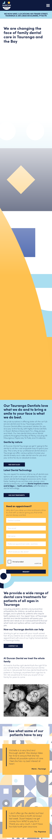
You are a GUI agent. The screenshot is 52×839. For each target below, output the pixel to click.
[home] (6, 5)
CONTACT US (13, 646)
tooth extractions (25, 485)
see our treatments (16, 495)
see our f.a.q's (14, 464)
